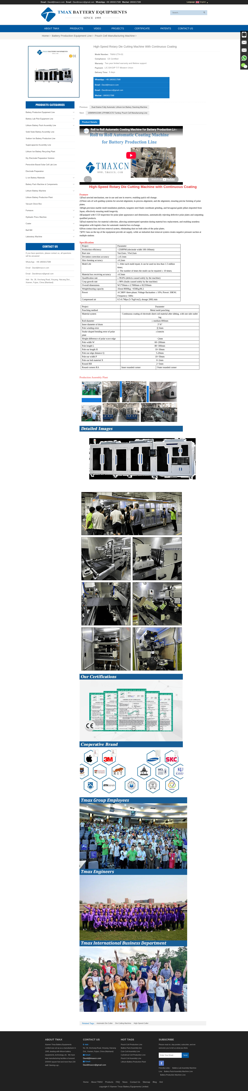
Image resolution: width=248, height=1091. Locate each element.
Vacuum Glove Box (34, 204)
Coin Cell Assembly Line (130, 1051)
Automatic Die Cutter (105, 1023)
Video (97, 28)
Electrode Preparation (35, 171)
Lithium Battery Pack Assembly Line (41, 125)
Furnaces (29, 210)
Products (76, 28)
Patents (165, 28)
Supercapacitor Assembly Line (38, 145)
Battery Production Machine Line (173, 1075)
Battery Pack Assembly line (131, 1048)
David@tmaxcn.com (56, 2)
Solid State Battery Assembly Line (40, 132)
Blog (155, 1082)
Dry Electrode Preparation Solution (40, 158)
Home (45, 35)
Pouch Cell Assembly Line (131, 1058)
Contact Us (185, 28)
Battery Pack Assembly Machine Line (178, 1071)
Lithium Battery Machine (36, 191)
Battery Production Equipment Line (72, 35)
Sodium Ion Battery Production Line (40, 138)
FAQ (118, 1082)
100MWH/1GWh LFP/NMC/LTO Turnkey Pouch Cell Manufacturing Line (117, 113)
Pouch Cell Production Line (131, 1045)
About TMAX (51, 28)
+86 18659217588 (113, 2)
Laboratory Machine (34, 237)
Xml (161, 1082)
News (124, 1082)
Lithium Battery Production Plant (39, 197)
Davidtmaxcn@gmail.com (83, 2)
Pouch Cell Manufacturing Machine (115, 35)
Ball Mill (29, 230)
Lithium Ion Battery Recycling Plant (40, 151)
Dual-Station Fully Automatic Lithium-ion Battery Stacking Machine (119, 107)
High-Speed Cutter (141, 1023)
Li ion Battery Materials (35, 178)
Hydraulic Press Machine (36, 217)
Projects (118, 28)
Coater (28, 223)
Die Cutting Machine (123, 1023)
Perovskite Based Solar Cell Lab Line (41, 165)
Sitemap (146, 1082)
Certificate (142, 28)
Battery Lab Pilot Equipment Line (39, 119)
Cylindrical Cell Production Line (133, 1055)
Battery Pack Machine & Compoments (42, 184)
